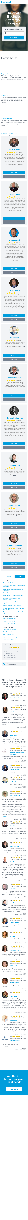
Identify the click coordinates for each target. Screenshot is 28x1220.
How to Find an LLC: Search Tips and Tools (13, 595)
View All (9, 576)
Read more (6, 816)
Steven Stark (14, 194)
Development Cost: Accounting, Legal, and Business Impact (12, 599)
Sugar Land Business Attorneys (10, 637)
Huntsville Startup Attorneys (9, 618)
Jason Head (15, 465)
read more (17, 388)
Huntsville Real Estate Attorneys (10, 623)
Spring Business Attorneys (9, 631)
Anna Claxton (14, 505)
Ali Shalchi (14, 338)
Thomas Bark (14, 240)
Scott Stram (15, 290)
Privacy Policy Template (8, 582)
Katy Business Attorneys (8, 634)
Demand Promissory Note (9, 592)
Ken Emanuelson (14, 546)
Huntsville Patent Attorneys (9, 621)
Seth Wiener (14, 150)
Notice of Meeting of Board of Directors (12, 605)
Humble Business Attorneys (9, 639)
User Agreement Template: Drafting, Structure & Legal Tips (14, 602)
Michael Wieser (14, 378)
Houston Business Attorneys (9, 629)
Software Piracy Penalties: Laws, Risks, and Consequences (13, 590)
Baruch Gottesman (15, 418)
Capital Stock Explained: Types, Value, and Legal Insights (13, 612)
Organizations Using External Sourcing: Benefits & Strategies (14, 586)
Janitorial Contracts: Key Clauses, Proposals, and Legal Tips (13, 609)
